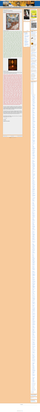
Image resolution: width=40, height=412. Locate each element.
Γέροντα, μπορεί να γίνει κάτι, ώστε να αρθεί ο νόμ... (33, 130)
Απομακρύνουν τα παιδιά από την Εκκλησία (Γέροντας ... (33, 166)
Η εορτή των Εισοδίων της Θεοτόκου (33, 277)
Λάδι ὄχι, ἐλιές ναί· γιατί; (33, 348)
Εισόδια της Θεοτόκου (33, 255)
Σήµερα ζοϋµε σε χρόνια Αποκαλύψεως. (33, 182)
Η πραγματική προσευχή (33, 322)
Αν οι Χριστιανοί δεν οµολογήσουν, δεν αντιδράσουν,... (33, 295)
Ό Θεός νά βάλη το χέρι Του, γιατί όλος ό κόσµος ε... (33, 178)
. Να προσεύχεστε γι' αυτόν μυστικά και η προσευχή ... (33, 342)
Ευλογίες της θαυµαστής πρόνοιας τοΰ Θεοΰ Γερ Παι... (33, 97)
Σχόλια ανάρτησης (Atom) (14, 137)
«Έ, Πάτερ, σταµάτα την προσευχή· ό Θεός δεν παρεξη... (33, 319)
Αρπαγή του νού (33, 311)
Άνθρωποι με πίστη (33, 176)
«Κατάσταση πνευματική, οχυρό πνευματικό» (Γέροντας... (33, 367)
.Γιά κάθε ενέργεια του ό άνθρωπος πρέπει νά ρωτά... (33, 289)
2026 (32, 82)
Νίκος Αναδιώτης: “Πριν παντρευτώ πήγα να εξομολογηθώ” (33, 355)
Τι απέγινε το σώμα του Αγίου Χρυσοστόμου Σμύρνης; (26, 37)
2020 (32, 87)
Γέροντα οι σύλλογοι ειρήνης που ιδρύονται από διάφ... (33, 161)
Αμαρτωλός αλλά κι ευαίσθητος (33, 291)
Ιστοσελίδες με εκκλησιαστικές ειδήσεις (16, 7)
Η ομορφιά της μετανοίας (33, 119)
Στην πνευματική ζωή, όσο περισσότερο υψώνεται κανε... (33, 135)
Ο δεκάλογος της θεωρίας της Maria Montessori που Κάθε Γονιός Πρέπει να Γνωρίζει (33, 53)
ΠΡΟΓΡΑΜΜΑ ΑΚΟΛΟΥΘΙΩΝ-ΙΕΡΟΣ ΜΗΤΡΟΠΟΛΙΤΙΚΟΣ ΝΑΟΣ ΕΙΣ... (33, 275)
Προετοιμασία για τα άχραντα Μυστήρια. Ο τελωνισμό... (33, 262)
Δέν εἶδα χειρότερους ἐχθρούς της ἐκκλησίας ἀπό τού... (33, 112)
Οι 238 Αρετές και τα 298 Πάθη (33, 308)
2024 (32, 84)
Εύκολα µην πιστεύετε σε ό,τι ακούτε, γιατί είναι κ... (33, 168)
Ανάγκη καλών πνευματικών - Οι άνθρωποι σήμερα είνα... (33, 141)
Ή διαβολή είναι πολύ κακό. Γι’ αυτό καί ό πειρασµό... (33, 187)
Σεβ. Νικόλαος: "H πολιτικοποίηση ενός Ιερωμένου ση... (33, 143)
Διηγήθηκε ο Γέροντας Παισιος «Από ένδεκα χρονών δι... (33, 229)
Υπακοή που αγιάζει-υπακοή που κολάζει (33, 137)
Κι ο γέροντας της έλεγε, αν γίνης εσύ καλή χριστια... (33, 347)
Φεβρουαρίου (33, 389)
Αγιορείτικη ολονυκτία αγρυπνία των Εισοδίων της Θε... (33, 252)
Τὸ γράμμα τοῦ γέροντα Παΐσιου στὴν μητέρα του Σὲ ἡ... (33, 239)
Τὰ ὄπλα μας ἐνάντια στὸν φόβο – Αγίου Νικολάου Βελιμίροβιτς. (26, 45)
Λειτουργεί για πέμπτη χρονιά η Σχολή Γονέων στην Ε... (33, 352)
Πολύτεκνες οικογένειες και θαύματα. (33, 267)
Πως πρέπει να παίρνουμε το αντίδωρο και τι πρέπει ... (33, 193)
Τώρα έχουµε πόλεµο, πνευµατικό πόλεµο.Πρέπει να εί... (33, 327)
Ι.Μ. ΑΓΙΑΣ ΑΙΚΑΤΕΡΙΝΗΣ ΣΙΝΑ (33, 191)
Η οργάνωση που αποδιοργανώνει (33, 350)
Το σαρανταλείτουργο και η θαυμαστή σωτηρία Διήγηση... (33, 378)
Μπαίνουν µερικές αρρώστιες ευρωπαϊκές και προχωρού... (33, 245)
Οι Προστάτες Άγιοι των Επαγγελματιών (33, 206)
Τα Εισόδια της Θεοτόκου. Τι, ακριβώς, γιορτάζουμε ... (33, 260)
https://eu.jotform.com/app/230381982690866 (33, 29)
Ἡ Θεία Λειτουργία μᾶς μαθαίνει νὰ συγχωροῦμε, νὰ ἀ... (33, 375)
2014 (32, 92)
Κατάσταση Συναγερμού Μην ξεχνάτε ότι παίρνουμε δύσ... (33, 127)
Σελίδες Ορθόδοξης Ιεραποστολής (22, 6)
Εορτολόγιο (27, 30)
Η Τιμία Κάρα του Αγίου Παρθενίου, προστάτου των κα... (33, 208)
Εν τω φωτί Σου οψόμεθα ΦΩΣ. (26, 33)
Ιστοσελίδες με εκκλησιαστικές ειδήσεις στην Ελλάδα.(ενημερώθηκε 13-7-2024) (34, 33)
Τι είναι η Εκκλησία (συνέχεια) (33, 293)
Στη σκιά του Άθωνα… (33, 254)
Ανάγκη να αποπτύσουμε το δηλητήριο (33, 150)
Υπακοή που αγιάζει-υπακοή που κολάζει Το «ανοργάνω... (33, 121)
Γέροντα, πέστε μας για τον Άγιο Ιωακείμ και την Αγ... (33, 250)
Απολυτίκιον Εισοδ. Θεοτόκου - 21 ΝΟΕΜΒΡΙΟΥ (33, 258)
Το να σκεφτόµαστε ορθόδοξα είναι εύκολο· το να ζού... (33, 314)
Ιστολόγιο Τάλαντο (8, 2)
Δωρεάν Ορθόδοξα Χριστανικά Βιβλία (7, 7)
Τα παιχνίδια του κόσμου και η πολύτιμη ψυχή (33, 321)
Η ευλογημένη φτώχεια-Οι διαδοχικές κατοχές (33, 363)
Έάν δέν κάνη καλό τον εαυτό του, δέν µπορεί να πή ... (33, 242)
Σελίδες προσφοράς (16, 6)
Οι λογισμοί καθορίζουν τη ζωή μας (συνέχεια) (33, 372)
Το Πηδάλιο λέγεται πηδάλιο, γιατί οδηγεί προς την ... (33, 335)
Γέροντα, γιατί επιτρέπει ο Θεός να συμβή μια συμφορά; (33, 370)
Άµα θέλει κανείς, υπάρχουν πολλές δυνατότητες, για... (33, 306)
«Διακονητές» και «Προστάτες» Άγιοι (33, 171)
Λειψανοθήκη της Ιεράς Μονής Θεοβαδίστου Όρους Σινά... (33, 189)
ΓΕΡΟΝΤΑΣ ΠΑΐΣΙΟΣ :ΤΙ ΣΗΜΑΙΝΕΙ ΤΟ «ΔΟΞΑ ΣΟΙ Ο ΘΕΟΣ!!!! (33, 286)
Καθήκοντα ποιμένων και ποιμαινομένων (33, 184)
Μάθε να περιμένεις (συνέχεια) (33, 365)
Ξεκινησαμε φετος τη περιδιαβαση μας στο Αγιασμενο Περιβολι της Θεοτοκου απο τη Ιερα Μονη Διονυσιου (33, 64)
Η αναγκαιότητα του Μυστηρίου (33, 210)
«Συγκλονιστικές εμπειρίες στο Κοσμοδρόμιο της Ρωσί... (33, 284)
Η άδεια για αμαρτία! (33, 77)
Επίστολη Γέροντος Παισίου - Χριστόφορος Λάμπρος (33, 224)
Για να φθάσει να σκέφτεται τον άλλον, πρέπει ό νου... (33, 325)
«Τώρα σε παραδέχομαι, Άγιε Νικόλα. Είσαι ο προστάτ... (33, 153)
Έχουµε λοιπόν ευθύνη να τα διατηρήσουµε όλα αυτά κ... (33, 310)
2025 (32, 83)
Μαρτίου (33, 388)
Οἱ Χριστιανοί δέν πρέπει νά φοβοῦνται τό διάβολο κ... (33, 99)
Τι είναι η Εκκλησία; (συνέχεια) (33, 180)
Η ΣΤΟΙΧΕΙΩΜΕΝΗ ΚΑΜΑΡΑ (33, 198)
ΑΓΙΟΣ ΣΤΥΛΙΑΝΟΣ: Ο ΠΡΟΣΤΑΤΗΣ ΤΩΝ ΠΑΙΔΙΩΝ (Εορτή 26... (33, 174)
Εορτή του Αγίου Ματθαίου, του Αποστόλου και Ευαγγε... (33, 332)
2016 (32, 90)
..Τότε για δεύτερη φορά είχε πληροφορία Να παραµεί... (33, 316)
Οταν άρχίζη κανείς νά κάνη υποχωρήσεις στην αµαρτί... (33, 299)
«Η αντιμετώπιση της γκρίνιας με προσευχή (33, 103)
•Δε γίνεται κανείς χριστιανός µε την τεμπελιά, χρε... (33, 345)
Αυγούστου (33, 384)
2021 (32, 86)
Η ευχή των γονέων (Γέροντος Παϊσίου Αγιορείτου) (33, 203)
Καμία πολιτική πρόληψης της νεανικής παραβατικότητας (33, 303)
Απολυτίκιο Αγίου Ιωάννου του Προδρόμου (33, 73)
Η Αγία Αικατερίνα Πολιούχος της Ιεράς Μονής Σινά (33, 196)
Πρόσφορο (33, 211)
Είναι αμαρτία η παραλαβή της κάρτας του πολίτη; (34, 48)
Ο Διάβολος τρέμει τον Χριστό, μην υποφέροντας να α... (33, 220)
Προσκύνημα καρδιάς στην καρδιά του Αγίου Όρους (33, 401)
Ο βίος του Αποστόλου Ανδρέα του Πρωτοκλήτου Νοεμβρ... (33, 117)
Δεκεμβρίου (33, 94)
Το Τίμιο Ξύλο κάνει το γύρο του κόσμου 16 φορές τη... (33, 125)
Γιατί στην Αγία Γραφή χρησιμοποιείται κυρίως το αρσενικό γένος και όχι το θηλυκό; (33, 59)
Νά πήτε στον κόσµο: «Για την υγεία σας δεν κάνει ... (33, 280)
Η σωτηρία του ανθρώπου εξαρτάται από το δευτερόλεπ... (33, 265)
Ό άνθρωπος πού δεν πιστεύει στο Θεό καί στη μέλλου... (33, 381)
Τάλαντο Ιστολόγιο (32, 397)
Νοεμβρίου (33, 95)
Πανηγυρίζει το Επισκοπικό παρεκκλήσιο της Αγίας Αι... (33, 234)
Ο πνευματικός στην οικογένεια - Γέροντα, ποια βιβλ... (33, 232)
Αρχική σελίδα (5, 6)
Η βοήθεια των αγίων (33, 170)
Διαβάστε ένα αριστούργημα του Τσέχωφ (33, 340)
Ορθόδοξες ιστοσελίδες (10, 6)
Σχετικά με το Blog (28, 6)
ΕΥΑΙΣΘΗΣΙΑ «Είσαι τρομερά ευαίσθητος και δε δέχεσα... (33, 149)
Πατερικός (25, 38)
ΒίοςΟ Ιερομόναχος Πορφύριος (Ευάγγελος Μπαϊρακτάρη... (33, 105)
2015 (32, 91)
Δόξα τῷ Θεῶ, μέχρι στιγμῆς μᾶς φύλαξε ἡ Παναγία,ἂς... (33, 227)
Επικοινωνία (33, 6)
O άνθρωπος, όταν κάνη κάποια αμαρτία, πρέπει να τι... (33, 132)
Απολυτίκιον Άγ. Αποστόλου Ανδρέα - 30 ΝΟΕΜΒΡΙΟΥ (33, 108)
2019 (32, 88)
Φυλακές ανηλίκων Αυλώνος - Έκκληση (33, 146)
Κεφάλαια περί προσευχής (33, 222)
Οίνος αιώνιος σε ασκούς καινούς (33, 218)
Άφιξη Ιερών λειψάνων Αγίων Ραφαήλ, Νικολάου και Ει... (33, 272)
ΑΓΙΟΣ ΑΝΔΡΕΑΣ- (33, 123)
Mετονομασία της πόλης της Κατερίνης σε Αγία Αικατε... (33, 216)
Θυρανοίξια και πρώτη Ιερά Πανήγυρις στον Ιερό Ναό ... (33, 269)
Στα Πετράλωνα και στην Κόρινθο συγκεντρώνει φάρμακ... (33, 330)
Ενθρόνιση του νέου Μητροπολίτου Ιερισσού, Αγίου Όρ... (33, 213)
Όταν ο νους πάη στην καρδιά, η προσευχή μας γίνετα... (33, 282)
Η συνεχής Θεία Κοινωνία (33, 185)
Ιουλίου (33, 385)
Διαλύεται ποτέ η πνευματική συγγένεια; (33, 101)
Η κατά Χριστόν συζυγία (33, 300)
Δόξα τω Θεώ (33, 301)
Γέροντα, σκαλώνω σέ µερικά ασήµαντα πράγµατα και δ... (33, 200)
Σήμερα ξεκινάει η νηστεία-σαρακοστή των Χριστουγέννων (33, 358)
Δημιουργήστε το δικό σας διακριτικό (33, 398)
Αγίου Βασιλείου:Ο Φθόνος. (33, 110)
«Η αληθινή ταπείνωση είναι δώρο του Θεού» (33, 115)
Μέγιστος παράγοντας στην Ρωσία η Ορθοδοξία (33, 164)
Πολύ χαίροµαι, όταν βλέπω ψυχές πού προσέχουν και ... (33, 156)
